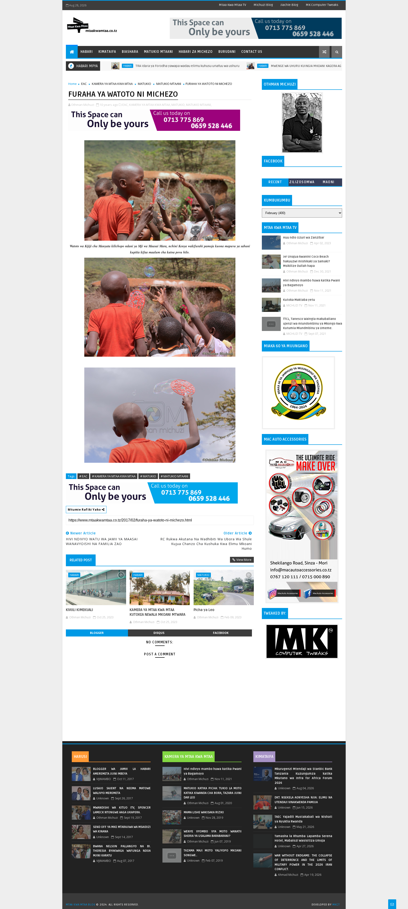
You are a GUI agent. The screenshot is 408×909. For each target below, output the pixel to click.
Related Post (81, 560)
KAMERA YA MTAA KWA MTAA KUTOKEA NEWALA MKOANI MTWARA (157, 612)
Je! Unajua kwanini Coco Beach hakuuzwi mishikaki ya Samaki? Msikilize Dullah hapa (306, 261)
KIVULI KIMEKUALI (79, 610)
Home (72, 84)
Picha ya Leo (204, 610)
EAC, (125, 105)
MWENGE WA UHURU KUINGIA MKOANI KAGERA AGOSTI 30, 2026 (284, 66)
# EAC (83, 476)
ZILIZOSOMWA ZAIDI (302, 183)
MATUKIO (144, 84)
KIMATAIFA (264, 756)
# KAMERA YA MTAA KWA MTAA (114, 476)
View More (243, 560)
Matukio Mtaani (158, 52)
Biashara (130, 52)
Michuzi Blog (263, 5)
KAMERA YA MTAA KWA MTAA (112, 84)
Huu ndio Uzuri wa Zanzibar (303, 238)
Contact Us (251, 52)
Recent (275, 182)
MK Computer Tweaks (322, 5)
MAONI (329, 182)
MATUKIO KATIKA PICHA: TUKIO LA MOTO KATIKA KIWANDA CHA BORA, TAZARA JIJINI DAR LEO (212, 792)
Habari (87, 52)
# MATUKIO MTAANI (174, 476)
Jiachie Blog (289, 5)
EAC (84, 84)
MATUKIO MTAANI (168, 84)
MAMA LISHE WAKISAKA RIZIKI (204, 812)
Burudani (227, 52)
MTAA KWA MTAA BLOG (80, 904)
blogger (97, 633)
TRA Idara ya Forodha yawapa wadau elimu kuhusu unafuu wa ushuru (156, 66)
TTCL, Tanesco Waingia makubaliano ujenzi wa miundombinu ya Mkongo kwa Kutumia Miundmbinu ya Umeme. (312, 323)
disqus (158, 633)
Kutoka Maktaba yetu (299, 300)
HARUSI (80, 756)
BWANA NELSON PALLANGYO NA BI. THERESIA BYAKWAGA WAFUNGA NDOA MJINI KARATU (122, 850)
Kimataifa (107, 52)
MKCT (336, 904)
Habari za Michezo (196, 52)
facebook (221, 633)
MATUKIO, (178, 105)
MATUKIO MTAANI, (199, 105)
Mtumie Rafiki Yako (85, 509)
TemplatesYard (205, 898)
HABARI (231, 65)
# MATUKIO (148, 476)
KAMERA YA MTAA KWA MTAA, (150, 105)
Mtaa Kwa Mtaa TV (232, 5)
